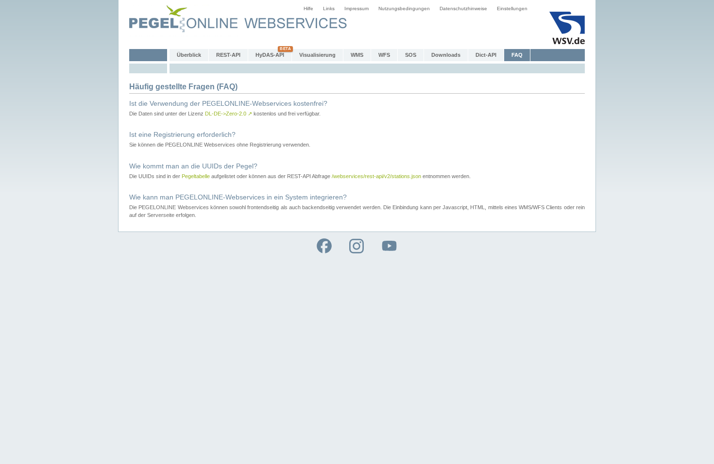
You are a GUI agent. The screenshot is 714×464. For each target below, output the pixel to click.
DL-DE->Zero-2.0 (228, 113)
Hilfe (308, 8)
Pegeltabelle (196, 176)
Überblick (189, 55)
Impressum (356, 8)
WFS (384, 55)
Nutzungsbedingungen (404, 8)
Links (329, 8)
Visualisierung (317, 55)
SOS (410, 55)
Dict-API (486, 55)
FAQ (517, 55)
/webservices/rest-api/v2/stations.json (376, 176)
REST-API (228, 55)
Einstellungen (512, 8)
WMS (357, 55)
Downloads (445, 55)
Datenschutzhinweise (463, 8)
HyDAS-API (269, 55)
